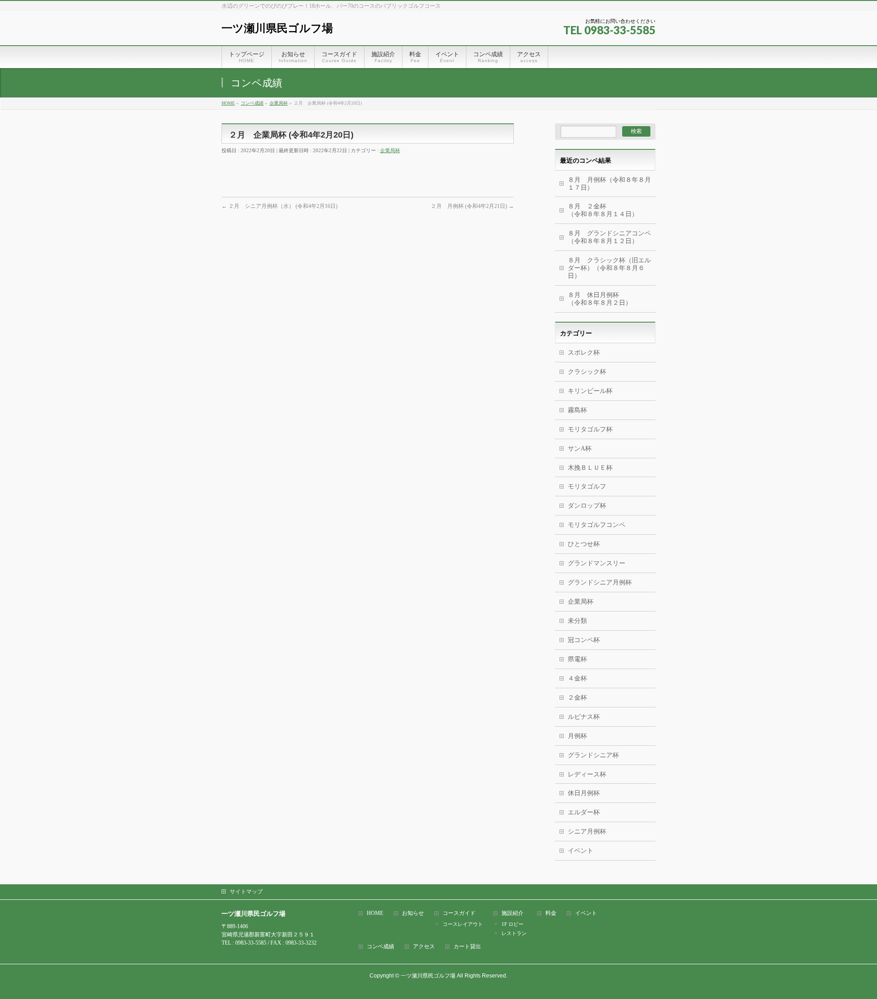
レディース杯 (587, 774)
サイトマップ (246, 891)
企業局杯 (390, 150)
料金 (550, 913)
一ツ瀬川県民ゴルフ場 (277, 28)
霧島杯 (577, 410)
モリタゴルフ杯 (590, 429)
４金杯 (577, 678)
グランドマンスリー (596, 563)
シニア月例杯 (587, 831)
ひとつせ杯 (584, 544)
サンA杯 (580, 448)
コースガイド (459, 913)
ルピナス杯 (584, 716)
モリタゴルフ (587, 486)
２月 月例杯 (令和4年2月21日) (472, 206)
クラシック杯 (587, 371)
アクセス (424, 947)
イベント (580, 850)
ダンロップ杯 (587, 505)
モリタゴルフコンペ (596, 524)
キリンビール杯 (590, 391)
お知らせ (413, 913)
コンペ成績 (380, 947)
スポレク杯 (584, 352)
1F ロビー (512, 924)
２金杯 (577, 697)
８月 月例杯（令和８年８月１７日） (609, 183)
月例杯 (577, 736)
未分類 (577, 620)
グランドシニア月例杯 (600, 582)
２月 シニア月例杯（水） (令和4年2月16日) (280, 206)
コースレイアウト (463, 924)
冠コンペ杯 (584, 640)
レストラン (514, 933)
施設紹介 (512, 913)
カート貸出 (467, 947)
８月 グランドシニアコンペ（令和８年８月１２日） (609, 237)
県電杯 (577, 659)
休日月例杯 (584, 793)
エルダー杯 (584, 812)
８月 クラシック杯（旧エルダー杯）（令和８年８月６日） (609, 268)
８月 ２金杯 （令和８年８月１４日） (606, 210)
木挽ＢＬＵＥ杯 (590, 467)
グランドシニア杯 (593, 755)
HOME (375, 913)
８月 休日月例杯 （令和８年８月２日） (611, 299)
